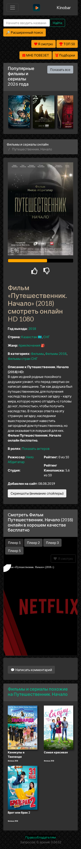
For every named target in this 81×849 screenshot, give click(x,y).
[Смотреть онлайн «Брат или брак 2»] (22, 787)
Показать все (60, 69)
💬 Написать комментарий (31, 670)
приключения (29, 345)
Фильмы (37, 354)
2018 (32, 329)
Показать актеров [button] (35, 448)
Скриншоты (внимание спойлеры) (37, 493)
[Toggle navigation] (12, 7)
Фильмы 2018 (56, 354)
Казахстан (29, 337)
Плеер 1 (14, 543)
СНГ (46, 337)
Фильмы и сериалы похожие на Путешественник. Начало (38, 691)
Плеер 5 (14, 551)
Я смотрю (65, 558)
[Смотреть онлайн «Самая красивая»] (58, 727)
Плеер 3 (52, 543)
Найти (57, 23)
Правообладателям (40, 837)
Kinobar (64, 7)
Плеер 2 (33, 543)
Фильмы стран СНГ (23, 359)
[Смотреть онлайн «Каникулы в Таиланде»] (22, 727)
